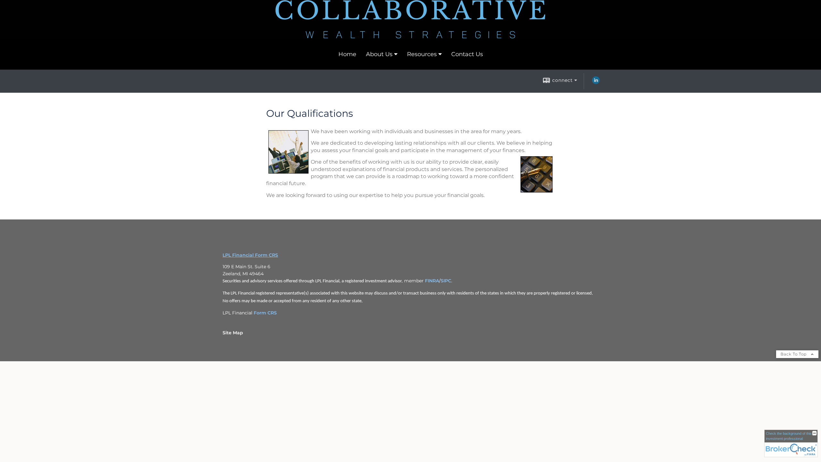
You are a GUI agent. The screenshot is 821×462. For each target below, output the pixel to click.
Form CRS (265, 313)
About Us (379, 54)
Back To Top (794, 354)
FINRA (432, 281)
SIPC (446, 281)
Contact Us (467, 54)
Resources (422, 54)
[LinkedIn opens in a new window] (596, 82)
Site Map (233, 333)
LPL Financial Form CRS (250, 255)
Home (347, 54)
